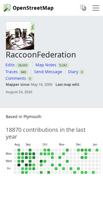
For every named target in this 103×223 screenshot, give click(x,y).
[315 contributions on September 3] (22, 161)
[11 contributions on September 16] (30, 157)
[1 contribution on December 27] (82, 172)
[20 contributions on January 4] (89, 150)
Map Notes (45, 64)
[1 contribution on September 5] (22, 168)
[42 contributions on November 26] (67, 161)
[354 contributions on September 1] (22, 153)
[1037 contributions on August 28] (18, 165)
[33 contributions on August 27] (18, 161)
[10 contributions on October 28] (52, 157)
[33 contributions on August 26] (18, 157)
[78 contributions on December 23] (82, 157)
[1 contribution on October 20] (48, 153)
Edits (10, 64)
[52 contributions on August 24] (18, 150)
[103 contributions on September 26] (33, 168)
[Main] (96, 8)
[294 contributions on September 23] (33, 157)
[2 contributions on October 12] (44, 150)
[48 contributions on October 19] (48, 150)
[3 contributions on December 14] (78, 150)
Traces (11, 71)
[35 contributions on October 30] (52, 165)
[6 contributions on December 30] (85, 157)
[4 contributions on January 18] (97, 150)
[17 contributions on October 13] (44, 153)
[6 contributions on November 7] (56, 168)
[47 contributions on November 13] (59, 165)
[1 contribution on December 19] (78, 168)
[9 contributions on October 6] (41, 153)
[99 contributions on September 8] (26, 153)
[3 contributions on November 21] (63, 168)
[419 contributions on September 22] (33, 153)
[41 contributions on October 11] (41, 172)
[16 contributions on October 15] (44, 161)
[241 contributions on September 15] (30, 153)
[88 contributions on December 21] (82, 150)
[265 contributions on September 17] (30, 161)
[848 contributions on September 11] (26, 165)
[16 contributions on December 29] (85, 153)
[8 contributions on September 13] (26, 172)
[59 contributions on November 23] (67, 150)
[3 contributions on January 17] (93, 172)
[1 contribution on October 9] (41, 165)
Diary (73, 71)
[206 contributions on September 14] (30, 150)
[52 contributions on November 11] (59, 157)
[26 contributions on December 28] (85, 150)
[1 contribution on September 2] (22, 157)
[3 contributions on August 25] (18, 153)
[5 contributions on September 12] (26, 168)
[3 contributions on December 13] (74, 172)
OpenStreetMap (33, 7)
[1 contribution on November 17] (63, 153)
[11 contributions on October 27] (52, 153)
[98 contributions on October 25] (48, 172)
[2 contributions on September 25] (33, 165)
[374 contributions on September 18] (30, 165)
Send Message (48, 71)
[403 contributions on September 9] (26, 157)
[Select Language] (83, 8)
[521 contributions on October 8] (41, 161)
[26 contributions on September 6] (22, 172)
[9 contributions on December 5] (71, 168)
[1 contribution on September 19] (30, 168)
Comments (15, 78)
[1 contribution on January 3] (85, 172)
